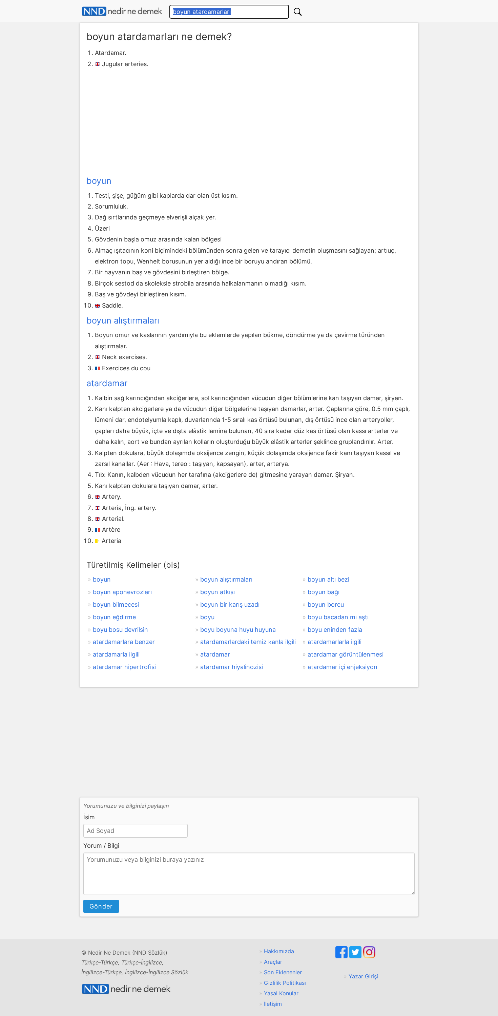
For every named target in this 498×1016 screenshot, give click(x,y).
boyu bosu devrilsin (120, 629)
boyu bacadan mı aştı (338, 617)
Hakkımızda (279, 951)
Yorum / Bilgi (101, 845)
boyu (207, 617)
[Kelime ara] (298, 11)
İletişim (273, 1003)
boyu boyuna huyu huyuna (238, 629)
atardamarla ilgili (116, 654)
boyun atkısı (217, 591)
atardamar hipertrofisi (124, 666)
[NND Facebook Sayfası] (342, 956)
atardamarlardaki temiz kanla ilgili (248, 641)
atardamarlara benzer (124, 641)
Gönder (101, 906)
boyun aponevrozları (122, 591)
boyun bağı (323, 591)
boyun (98, 181)
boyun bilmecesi (116, 604)
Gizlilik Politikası (285, 982)
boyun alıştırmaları (122, 320)
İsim (89, 817)
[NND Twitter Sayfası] (356, 956)
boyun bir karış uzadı (230, 604)
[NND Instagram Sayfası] (369, 956)
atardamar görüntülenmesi (345, 654)
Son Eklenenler (283, 972)
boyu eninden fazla (335, 629)
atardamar (106, 383)
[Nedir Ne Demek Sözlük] (122, 11)
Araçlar (273, 961)
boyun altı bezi (328, 579)
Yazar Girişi (363, 976)
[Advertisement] (249, 120)
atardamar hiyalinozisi (231, 666)
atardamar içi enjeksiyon (342, 666)
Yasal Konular (281, 993)
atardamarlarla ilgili (334, 641)
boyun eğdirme (114, 617)
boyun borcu (326, 604)
